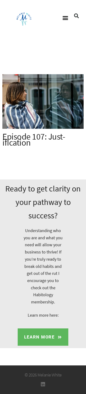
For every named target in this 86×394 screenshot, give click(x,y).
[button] (65, 18)
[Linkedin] (43, 384)
